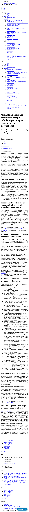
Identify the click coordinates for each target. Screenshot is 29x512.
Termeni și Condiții (8, 440)
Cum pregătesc (10, 49)
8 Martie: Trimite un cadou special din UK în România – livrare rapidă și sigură (14, 475)
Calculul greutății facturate (13, 48)
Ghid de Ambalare (8, 443)
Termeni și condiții (11, 43)
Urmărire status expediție (12, 25)
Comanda (6, 19)
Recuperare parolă (11, 17)
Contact (5, 53)
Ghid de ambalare (11, 47)
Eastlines (3, 273)
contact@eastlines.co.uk (10, 402)
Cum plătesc (9, 52)
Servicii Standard (11, 31)
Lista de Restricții (8, 442)
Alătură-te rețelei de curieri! (13, 57)
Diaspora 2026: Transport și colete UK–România (15, 473)
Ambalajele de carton (6, 411)
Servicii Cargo (10, 36)
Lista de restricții (10, 45)
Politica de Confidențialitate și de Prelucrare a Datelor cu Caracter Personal (17, 23)
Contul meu (6, 16)
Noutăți (8, 13)
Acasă (5, 12)
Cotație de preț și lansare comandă (15, 20)
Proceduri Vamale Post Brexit (13, 44)
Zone (8, 40)
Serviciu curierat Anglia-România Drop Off (17, 56)
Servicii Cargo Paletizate (12, 39)
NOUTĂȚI (6, 448)
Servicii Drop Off (11, 35)
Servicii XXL (10, 37)
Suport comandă (10, 21)
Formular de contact (11, 55)
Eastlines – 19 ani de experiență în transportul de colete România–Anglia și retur (15, 481)
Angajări (9, 59)
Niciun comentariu (5, 146)
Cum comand (10, 51)
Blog (8, 15)
